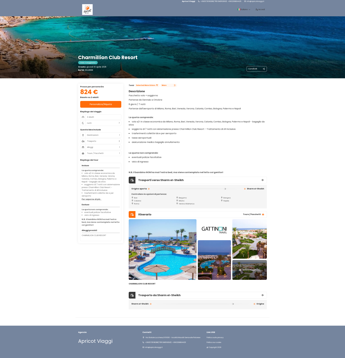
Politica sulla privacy (215, 337)
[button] (91, 199)
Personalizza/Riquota (101, 104)
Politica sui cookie (214, 342)
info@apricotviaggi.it (255, 1)
